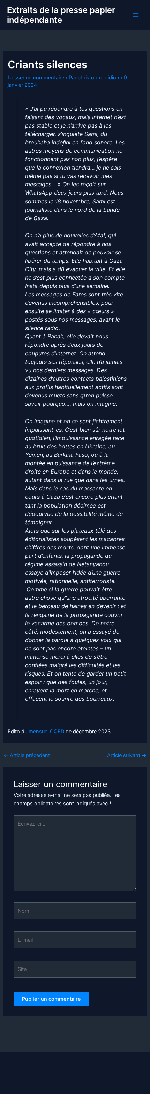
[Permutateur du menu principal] (135, 15)
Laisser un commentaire (36, 77)
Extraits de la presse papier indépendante (61, 15)
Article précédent (26, 755)
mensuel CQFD (46, 731)
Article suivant (127, 755)
